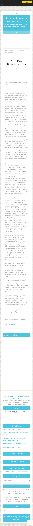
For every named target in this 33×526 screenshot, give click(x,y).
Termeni (23, 517)
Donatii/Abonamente (10, 396)
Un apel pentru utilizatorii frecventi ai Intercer (16, 411)
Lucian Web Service (17, 517)
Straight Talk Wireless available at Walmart (14, 443)
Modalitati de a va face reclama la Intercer (16, 418)
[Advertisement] (18, 40)
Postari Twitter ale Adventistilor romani (16, 471)
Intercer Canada (8, 517)
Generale (13, 324)
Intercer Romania (16, 18)
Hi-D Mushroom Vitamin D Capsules (12, 429)
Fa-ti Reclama (21, 396)
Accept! (27, 2)
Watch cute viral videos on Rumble (12, 447)
